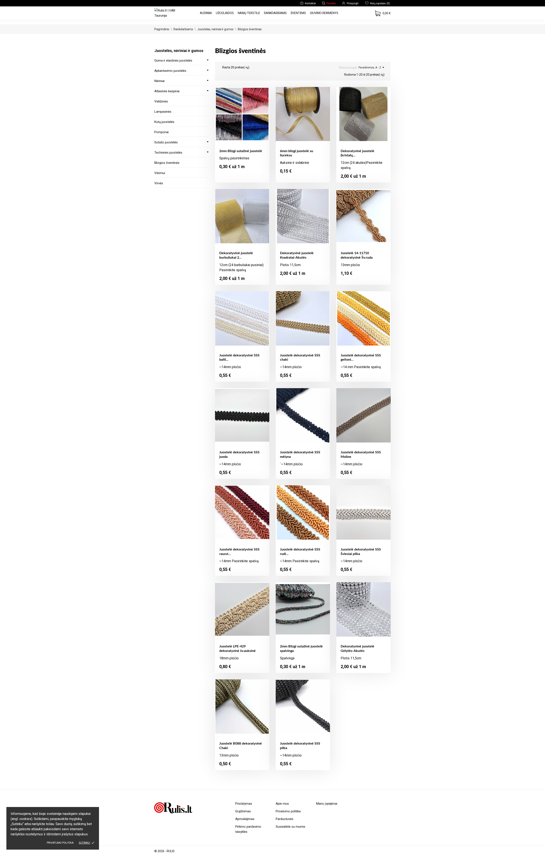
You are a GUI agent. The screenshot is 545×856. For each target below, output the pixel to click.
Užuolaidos (225, 13)
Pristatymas (243, 804)
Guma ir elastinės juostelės (173, 60)
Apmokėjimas (244, 819)
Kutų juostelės (164, 122)
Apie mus (282, 804)
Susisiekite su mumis (290, 827)
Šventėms (298, 13)
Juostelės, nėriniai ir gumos (178, 50)
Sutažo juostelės (166, 142)
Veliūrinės (161, 101)
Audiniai (206, 13)
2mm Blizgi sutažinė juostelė (240, 151)
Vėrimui (159, 173)
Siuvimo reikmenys (324, 13)
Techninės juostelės (168, 152)
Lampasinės (162, 112)
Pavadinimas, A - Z (370, 67)
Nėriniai (159, 81)
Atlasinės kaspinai (166, 91)
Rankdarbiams (275, 13)
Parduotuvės (284, 819)
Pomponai (161, 132)
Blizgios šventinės (166, 163)
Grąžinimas (243, 811)
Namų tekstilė (249, 13)
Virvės (158, 183)
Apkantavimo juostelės (170, 71)
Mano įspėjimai (326, 804)
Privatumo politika (60, 842)
